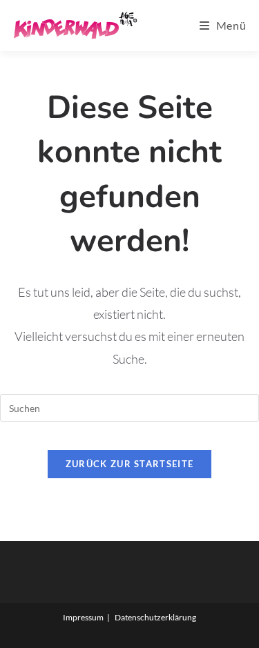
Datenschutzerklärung (155, 617)
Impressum (83, 617)
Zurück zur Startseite (129, 463)
